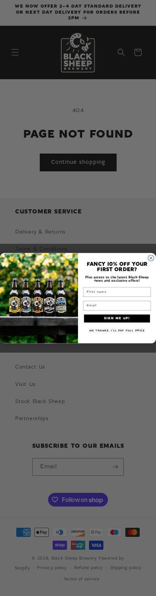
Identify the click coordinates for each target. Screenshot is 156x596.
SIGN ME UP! (116, 318)
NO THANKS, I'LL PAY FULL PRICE (117, 330)
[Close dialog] (151, 258)
